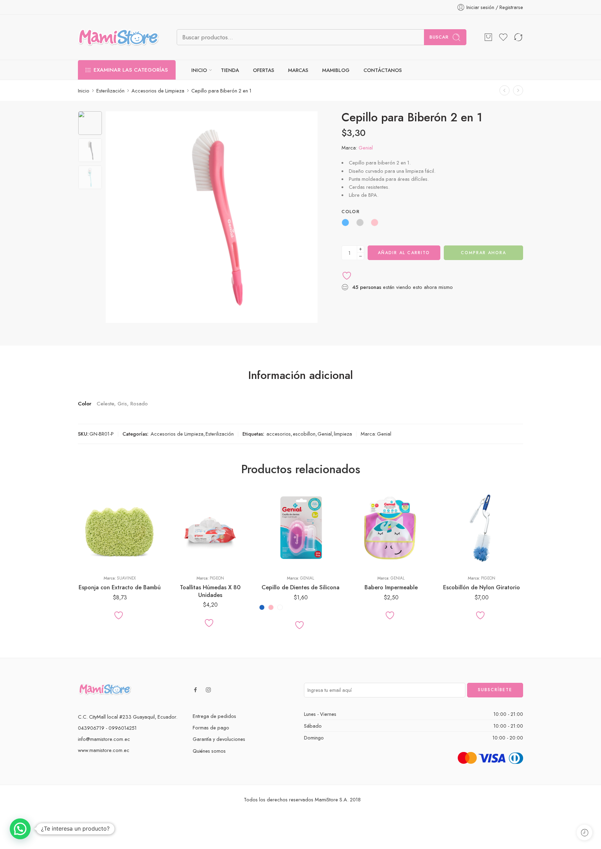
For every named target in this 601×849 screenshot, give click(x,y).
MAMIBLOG (336, 70)
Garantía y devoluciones (219, 739)
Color (351, 212)
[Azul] (262, 607)
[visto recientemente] (584, 832)
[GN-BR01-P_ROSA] (90, 123)
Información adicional (300, 375)
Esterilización (110, 90)
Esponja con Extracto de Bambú (120, 587)
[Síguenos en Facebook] (195, 690)
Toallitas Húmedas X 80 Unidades (210, 591)
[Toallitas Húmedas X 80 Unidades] (210, 528)
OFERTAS (263, 70)
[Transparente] (280, 607)
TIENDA (230, 70)
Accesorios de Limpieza (157, 90)
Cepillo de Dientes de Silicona (300, 587)
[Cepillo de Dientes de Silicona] (300, 528)
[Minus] (360, 256)
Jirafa (368, 539)
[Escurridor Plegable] (518, 91)
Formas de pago (211, 727)
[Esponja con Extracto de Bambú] (119, 528)
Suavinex (126, 578)
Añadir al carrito (404, 253)
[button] (20, 828)
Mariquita (368, 549)
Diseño (356, 519)
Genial (366, 147)
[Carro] (488, 37)
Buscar (439, 37)
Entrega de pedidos (214, 716)
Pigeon (217, 578)
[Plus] (360, 249)
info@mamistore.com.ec (104, 739)
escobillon (304, 433)
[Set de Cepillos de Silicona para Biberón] (504, 91)
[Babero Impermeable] (391, 528)
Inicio (83, 90)
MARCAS (298, 70)
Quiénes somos (209, 750)
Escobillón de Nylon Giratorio (481, 587)
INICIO (199, 70)
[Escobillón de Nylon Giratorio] (481, 528)
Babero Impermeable (391, 587)
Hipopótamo (368, 528)
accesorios (278, 433)
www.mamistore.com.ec (103, 750)
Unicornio (368, 560)
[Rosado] (271, 607)
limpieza (343, 433)
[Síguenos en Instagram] (208, 690)
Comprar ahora (483, 253)
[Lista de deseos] (503, 37)
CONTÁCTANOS (382, 70)
